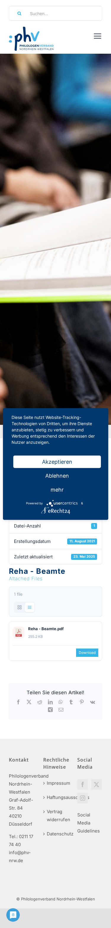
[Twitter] (96, 784)
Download (87, 652)
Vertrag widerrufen (56, 815)
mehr (57, 490)
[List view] (29, 607)
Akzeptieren (57, 462)
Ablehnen (57, 476)
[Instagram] (82, 798)
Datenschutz (56, 834)
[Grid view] (19, 607)
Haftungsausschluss (56, 797)
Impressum (56, 783)
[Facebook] (82, 784)
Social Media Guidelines (88, 823)
